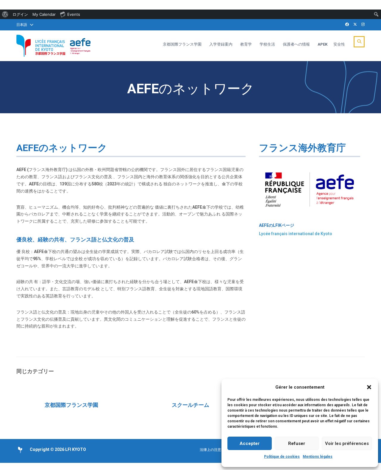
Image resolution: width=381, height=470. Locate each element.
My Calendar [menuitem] (44, 14)
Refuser (296, 443)
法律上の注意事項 (214, 450)
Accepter (250, 443)
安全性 (339, 44)
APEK (322, 44)
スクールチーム (190, 405)
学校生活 (267, 44)
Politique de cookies (282, 457)
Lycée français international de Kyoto (295, 233)
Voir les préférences (347, 443)
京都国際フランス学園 (182, 44)
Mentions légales (317, 457)
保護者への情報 (296, 44)
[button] (369, 387)
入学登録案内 (220, 44)
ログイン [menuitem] (20, 14)
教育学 (246, 44)
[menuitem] (5, 14)
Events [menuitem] (73, 14)
